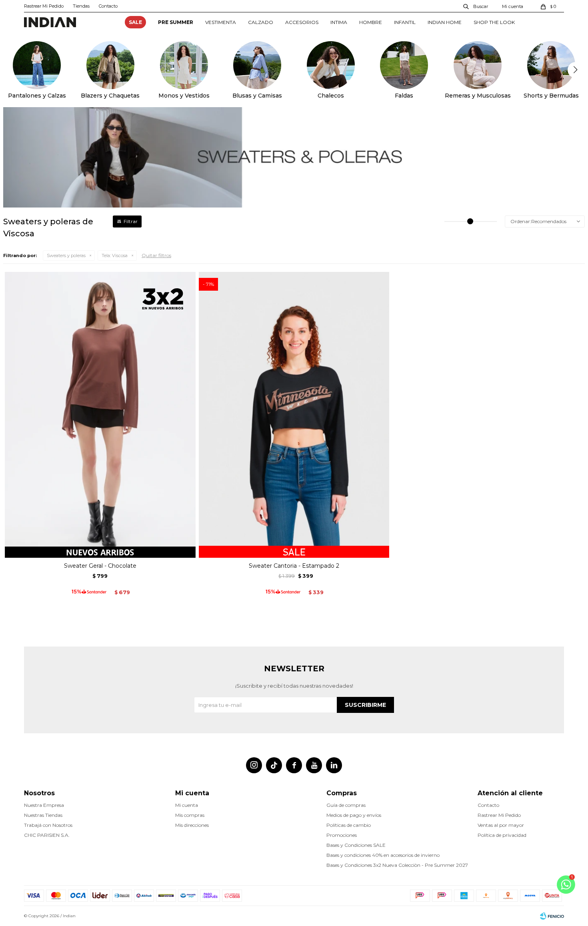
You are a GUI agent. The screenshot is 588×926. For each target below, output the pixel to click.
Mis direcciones (192, 825)
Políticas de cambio (348, 825)
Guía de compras (346, 805)
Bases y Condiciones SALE (356, 845)
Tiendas (81, 6)
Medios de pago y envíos (353, 815)
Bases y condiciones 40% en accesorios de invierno (383, 855)
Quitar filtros (156, 255)
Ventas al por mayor (501, 825)
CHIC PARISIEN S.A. (47, 835)
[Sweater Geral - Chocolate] (100, 415)
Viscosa (115, 255)
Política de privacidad (502, 835)
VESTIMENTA (220, 22)
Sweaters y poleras (66, 255)
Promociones (341, 835)
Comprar (100, 548)
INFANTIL (405, 22)
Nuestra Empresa (44, 805)
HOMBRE (370, 22)
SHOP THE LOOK (494, 22)
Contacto (108, 6)
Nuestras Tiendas (43, 815)
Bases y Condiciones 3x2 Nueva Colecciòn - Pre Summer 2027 (397, 865)
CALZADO (260, 22)
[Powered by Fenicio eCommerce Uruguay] (552, 916)
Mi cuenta (186, 805)
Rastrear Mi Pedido (44, 6)
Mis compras (189, 815)
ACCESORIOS (301, 22)
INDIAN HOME (445, 22)
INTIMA (338, 22)
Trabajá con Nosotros (48, 825)
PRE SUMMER (175, 22)
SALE (135, 22)
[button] (476, 6)
